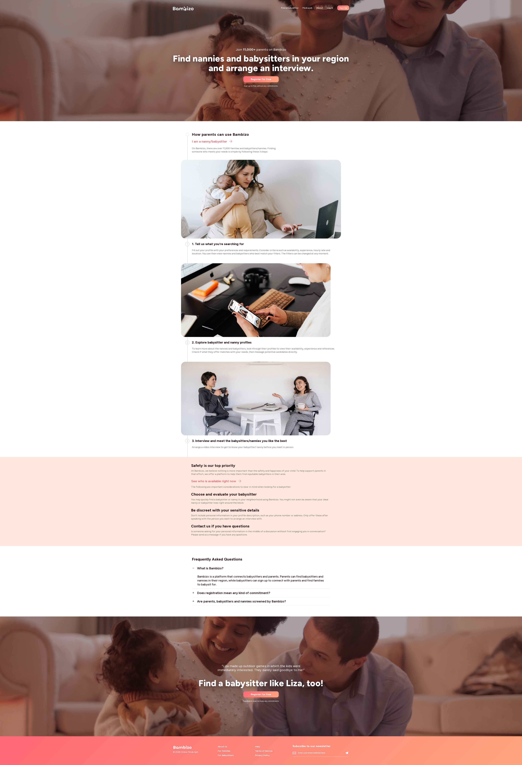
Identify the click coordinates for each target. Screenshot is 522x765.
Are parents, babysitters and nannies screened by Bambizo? (241, 601)
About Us (222, 746)
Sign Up (343, 8)
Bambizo (182, 747)
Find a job (307, 8)
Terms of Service (263, 751)
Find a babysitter (290, 8)
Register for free (261, 79)
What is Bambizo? (210, 568)
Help (257, 746)
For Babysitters (226, 755)
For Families (224, 751)
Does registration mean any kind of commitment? (233, 593)
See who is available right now (214, 481)
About (319, 8)
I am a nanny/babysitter (210, 141)
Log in (330, 8)
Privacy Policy (262, 755)
